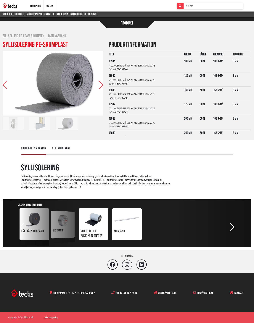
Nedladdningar (61, 148)
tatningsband (32, 14)
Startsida (8, 14)
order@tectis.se (167, 292)
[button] (101, 85)
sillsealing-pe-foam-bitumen (54, 14)
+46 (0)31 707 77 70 (126, 292)
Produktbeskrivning (33, 148)
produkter (19, 14)
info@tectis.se (205, 292)
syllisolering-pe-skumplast (84, 14)
